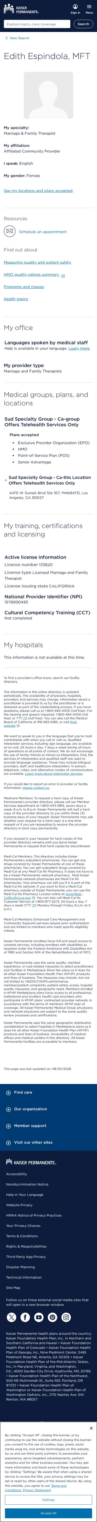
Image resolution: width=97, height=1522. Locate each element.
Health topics (16, 299)
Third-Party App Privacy (26, 1257)
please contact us (36, 788)
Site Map (13, 1288)
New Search (19, 38)
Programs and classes (24, 287)
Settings (48, 1500)
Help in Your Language (24, 1195)
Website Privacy (19, 1205)
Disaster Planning (20, 1267)
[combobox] (37, 24)
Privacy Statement (37, 1490)
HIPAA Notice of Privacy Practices (34, 1215)
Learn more (79, 348)
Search (83, 24)
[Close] (91, 1428)
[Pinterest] (52, 1317)
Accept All (48, 1513)
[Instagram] (65, 1317)
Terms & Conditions (22, 1236)
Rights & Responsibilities (26, 1246)
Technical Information (24, 1277)
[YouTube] (38, 1317)
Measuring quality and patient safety (37, 262)
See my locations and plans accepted (38, 190)
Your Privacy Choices (23, 1226)
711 (25, 718)
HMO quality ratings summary (32, 274)
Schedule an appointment (43, 232)
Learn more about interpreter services (53, 773)
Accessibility (16, 1174)
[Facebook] (24, 1317)
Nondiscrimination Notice (27, 1184)
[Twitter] (11, 1317)
